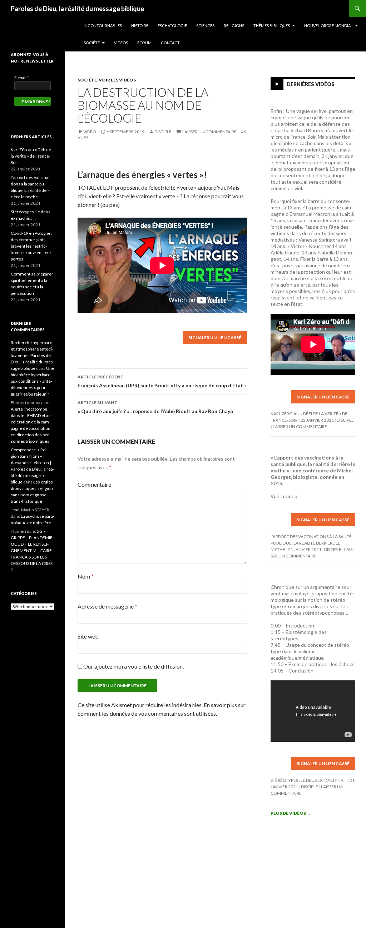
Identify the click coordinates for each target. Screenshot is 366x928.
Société (92, 42)
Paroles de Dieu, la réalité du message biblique (77, 9)
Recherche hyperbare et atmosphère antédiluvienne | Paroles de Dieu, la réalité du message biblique (32, 355)
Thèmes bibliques (271, 25)
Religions (234, 25)
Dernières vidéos (311, 84)
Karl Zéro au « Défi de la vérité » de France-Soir (31, 156)
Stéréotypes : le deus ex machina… (309, 780)
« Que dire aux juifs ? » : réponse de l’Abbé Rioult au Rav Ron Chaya (155, 407)
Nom (86, 576)
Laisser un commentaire (209, 131)
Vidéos (121, 42)
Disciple (163, 131)
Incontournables (103, 25)
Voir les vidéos (117, 80)
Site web (88, 636)
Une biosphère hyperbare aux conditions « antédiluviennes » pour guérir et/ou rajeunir (32, 381)
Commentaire (94, 484)
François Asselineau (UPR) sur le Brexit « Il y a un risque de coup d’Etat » (162, 381)
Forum (144, 42)
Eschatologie (172, 25)
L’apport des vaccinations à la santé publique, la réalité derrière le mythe (311, 543)
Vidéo (89, 131)
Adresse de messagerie (107, 606)
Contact (170, 42)
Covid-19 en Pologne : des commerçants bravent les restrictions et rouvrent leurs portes (32, 246)
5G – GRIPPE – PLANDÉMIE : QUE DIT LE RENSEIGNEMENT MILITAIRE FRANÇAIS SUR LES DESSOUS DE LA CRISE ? (32, 550)
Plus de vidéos (291, 813)
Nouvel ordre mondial (328, 25)
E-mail (21, 77)
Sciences (205, 25)
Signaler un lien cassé (214, 337)
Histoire (139, 25)
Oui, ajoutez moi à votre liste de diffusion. (133, 666)
